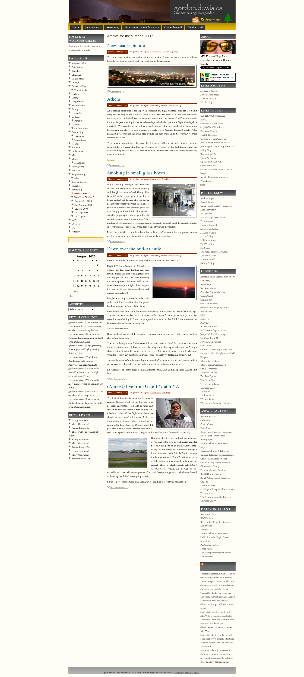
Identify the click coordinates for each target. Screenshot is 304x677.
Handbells (79, 162)
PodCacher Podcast (209, 545)
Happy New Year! (80, 420)
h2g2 (202, 315)
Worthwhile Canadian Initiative (216, 403)
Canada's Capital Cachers (212, 292)
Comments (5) (117, 241)
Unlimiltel (205, 391)
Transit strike (80, 90)
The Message (206, 556)
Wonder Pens (207, 399)
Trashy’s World (207, 259)
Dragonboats (78, 101)
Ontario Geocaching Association (216, 349)
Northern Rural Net (210, 338)
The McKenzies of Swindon (214, 251)
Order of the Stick (209, 165)
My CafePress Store (209, 94)
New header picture (126, 45)
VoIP (74, 220)
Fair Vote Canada (208, 131)
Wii (73, 227)
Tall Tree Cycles (208, 376)
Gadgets (76, 117)
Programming (79, 174)
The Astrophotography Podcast (215, 497)
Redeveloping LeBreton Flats (82, 364)
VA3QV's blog (207, 263)
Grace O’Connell (208, 225)
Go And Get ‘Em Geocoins (213, 138)
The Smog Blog (208, 380)
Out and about (81, 128)
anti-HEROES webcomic (212, 115)
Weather (76, 224)
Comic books (78, 78)
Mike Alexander (208, 240)
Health (75, 143)
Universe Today (208, 387)
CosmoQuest (206, 296)
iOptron (204, 447)
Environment (78, 105)
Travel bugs (80, 140)
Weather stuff (195, 27)
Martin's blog (206, 236)
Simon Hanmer (208, 485)
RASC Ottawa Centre (210, 474)
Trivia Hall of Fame (209, 384)
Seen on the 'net (79, 182)
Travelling (177, 105)
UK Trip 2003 (81, 208)
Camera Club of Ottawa (211, 123)
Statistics (76, 185)
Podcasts (76, 170)
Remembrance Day (81, 428)
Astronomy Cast (208, 416)
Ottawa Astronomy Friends (213, 458)
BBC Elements (207, 518)
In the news (77, 151)
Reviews (78, 120)
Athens (114, 98)
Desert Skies (206, 529)
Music (75, 159)
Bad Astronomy (208, 288)
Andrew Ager (207, 198)
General (76, 124)
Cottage (75, 82)
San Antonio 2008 (83, 205)
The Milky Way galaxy (83, 395)
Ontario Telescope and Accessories (217, 454)
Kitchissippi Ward (209, 154)
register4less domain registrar (214, 177)
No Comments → (119, 379)
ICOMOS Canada (209, 326)
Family (75, 109)
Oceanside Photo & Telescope (214, 451)
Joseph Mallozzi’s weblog (212, 334)
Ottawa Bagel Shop (209, 361)
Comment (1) (117, 165)
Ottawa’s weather (208, 368)
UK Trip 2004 (81, 212)
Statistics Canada (208, 372)
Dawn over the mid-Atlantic (134, 248)
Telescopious (206, 493)
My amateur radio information (141, 27)
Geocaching (155, 105)
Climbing (76, 74)
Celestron (205, 420)
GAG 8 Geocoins (208, 135)
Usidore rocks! (207, 395)
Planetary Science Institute (213, 470)
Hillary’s (204, 319)
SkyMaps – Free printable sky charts (217, 489)
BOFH (203, 119)
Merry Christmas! (80, 424)
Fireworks (76, 113)
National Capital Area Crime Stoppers (217, 566)
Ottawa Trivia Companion (213, 364)
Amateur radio (79, 63)
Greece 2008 (155, 51)
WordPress (77, 231)
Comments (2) (117, 91)
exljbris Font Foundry (211, 127)
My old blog (206, 102)
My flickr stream (208, 98)
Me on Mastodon (208, 90)
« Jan (70, 296)
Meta (164, 51)
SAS (76, 178)
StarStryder (205, 248)
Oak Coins (205, 345)
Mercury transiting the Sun (85, 330)
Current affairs (79, 86)
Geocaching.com (208, 303)
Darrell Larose (207, 202)
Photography (172, 51)
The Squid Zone (208, 255)
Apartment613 (207, 284)
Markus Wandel (208, 232)
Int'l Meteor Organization (213, 330)
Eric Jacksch (206, 213)
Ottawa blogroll (173, 27)
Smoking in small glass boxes (136, 172)
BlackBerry (77, 71)
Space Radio (206, 548)
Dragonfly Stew (208, 209)
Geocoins (79, 136)
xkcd (202, 184)
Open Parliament (208, 158)
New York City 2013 (84, 197)
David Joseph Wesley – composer (216, 205)
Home (75, 27)
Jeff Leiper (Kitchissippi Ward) (215, 142)
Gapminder (206, 299)
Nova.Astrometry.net (210, 341)
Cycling (75, 94)
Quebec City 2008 (83, 201)
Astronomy (112, 27)
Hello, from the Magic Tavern (214, 537)
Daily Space (206, 428)
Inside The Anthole (210, 229)
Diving (75, 97)
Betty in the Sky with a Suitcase (215, 522)
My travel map (93, 27)
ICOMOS (205, 322)
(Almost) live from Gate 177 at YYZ (143, 386)
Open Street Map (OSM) (212, 161)
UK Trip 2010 (81, 216)
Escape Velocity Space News (214, 443)
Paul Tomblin (207, 244)
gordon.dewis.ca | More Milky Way (85, 391)
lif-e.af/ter (205, 541)
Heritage (76, 147)
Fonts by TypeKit (192, 672)
